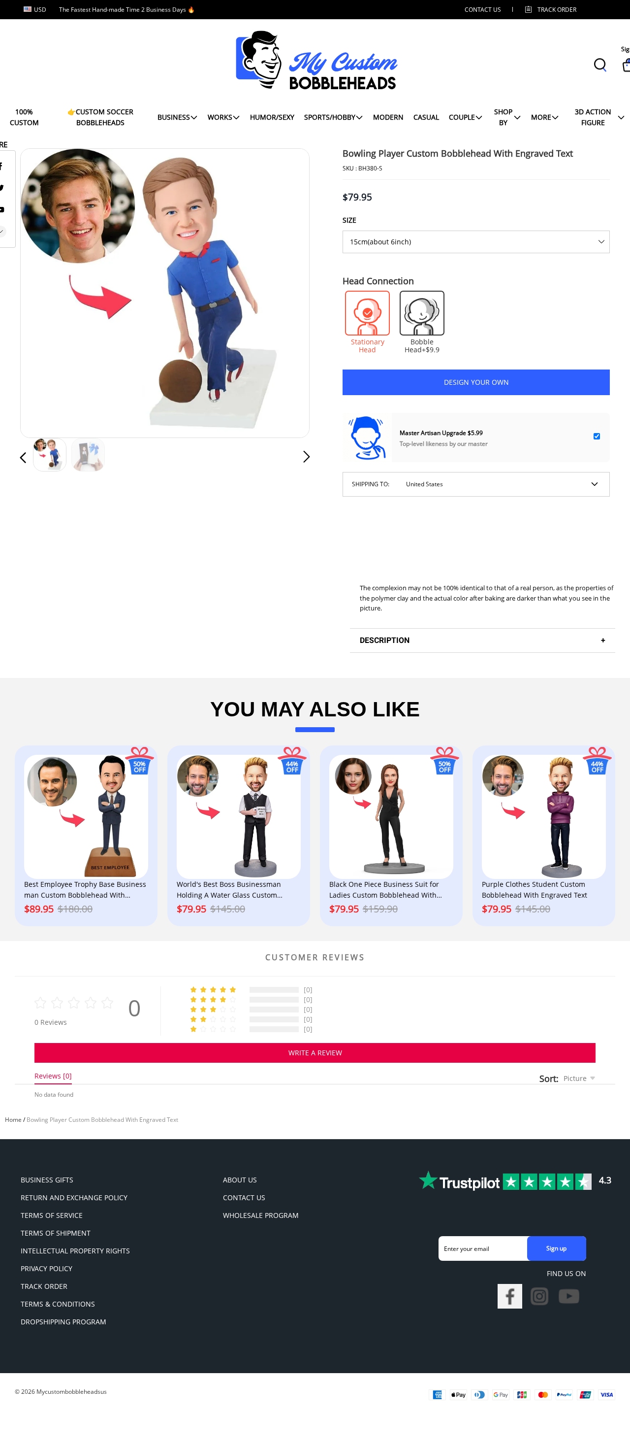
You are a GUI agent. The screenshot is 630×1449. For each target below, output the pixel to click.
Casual (426, 117)
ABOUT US (240, 1179)
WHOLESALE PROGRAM (261, 1215)
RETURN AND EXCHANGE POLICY (74, 1197)
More (541, 117)
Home (13, 1119)
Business (174, 117)
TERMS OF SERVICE (52, 1215)
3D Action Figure (593, 117)
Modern (388, 117)
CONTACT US (483, 9)
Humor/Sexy (272, 117)
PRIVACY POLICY (46, 1268)
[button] (43, 291)
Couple (462, 117)
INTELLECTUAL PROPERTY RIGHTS (75, 1250)
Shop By (503, 117)
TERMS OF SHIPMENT (56, 1233)
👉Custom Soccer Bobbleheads (100, 117)
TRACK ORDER (44, 1286)
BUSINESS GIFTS (47, 1179)
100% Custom (24, 117)
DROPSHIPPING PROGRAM (63, 1321)
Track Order (556, 9)
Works (220, 117)
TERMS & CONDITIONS (58, 1304)
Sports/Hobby (329, 117)
